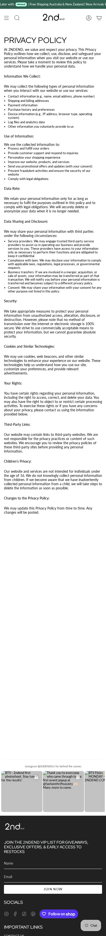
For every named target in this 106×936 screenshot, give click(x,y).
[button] (17, 17)
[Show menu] (6, 17)
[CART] (99, 17)
